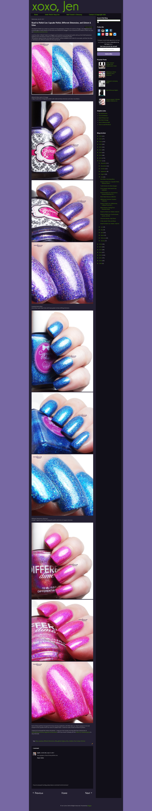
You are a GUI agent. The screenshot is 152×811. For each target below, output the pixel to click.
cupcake (41, 741)
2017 (100, 161)
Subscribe (108, 54)
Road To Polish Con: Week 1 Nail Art (109, 223)
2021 (100, 150)
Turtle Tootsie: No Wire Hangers (108, 186)
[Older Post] (38, 794)
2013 (100, 252)
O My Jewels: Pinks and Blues (108, 221)
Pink (75, 741)
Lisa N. (39, 753)
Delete (42, 758)
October (103, 168)
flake (56, 741)
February (103, 238)
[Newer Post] (88, 794)
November (104, 166)
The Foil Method (103, 115)
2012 (100, 255)
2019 (100, 155)
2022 (100, 147)
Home (36, 15)
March (102, 235)
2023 (100, 144)
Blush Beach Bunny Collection (108, 197)
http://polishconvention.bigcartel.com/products (44, 732)
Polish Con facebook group (83, 732)
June (102, 227)
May (102, 230)
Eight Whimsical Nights (112, 90)
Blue (37, 741)
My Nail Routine (103, 113)
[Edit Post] (92, 743)
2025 (100, 139)
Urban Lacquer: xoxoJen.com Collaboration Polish (111, 64)
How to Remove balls (104, 122)
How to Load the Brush (105, 124)
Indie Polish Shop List (52, 15)
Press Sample (88, 27)
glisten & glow (61, 741)
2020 (100, 152)
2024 (100, 141)
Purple (78, 741)
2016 (100, 244)
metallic (71, 741)
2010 (100, 260)
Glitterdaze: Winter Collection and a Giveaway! (111, 73)
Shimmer (82, 741)
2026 (100, 136)
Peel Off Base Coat (103, 118)
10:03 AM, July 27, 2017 (47, 753)
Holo (67, 741)
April (102, 232)
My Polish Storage (103, 120)
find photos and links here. (41, 32)
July (102, 177)
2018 (100, 158)
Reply (38, 758)
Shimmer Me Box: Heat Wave (108, 218)
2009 (100, 263)
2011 (100, 258)
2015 (100, 247)
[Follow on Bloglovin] (99, 35)
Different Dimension (49, 741)
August (103, 174)
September (104, 171)
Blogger (89, 805)
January (103, 240)
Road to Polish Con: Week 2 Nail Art (109, 212)
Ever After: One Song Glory (107, 179)
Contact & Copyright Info (97, 15)
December (103, 163)
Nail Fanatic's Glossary (74, 15)
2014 (100, 249)
